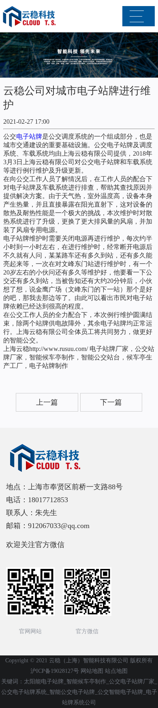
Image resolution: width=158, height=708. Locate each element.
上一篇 (47, 402)
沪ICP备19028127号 (54, 671)
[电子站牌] (30, 16)
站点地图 (116, 671)
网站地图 (92, 671)
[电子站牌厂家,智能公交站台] (79, 458)
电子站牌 (29, 136)
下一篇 (111, 402)
